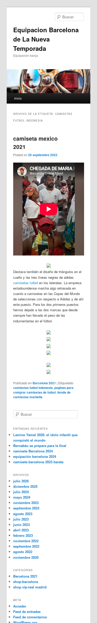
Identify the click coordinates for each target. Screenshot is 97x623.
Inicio (18, 98)
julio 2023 (21, 519)
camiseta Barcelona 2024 (33, 451)
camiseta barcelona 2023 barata (38, 461)
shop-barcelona (25, 581)
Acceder (19, 606)
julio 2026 (21, 480)
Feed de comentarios (30, 616)
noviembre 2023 (26, 502)
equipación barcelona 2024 (34, 456)
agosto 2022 (22, 551)
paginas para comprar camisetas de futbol (43, 390)
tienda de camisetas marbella (42, 394)
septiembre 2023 (26, 508)
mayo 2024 (21, 497)
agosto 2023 (22, 513)
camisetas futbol (25, 282)
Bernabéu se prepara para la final (39, 445)
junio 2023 (21, 524)
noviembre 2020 (26, 557)
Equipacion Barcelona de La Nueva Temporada (46, 39)
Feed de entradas (27, 611)
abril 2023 (21, 530)
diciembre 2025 (25, 486)
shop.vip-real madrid (30, 587)
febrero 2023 (23, 535)
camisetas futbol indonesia (33, 387)
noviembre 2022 (26, 540)
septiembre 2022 (26, 546)
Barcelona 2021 (44, 383)
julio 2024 (21, 491)
